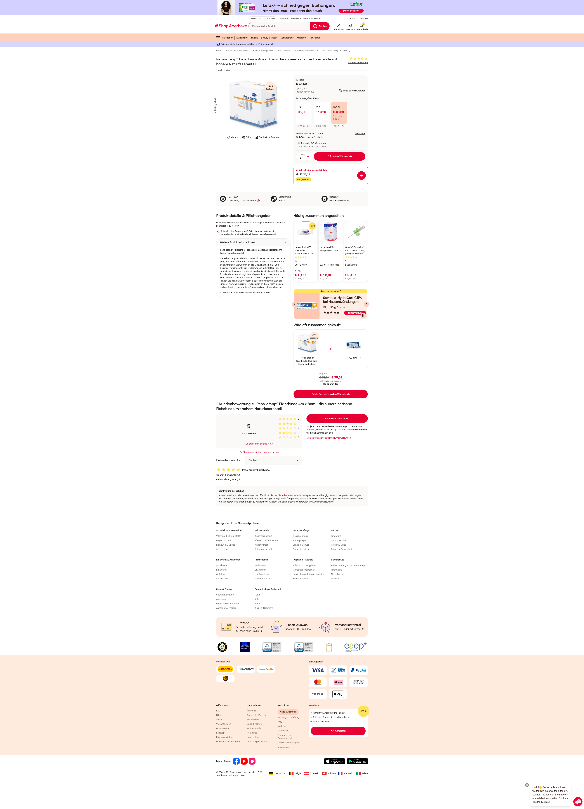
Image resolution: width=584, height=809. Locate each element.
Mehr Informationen (292, 435)
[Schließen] (336, 359)
